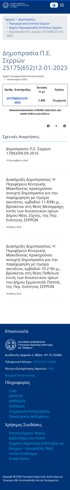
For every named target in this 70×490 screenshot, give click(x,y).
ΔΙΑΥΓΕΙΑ (16, 396)
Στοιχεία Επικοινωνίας (20, 375)
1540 (51, 368)
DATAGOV (17, 406)
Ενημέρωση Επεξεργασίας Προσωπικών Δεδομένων (29, 414)
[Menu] (61, 5)
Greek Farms (19, 458)
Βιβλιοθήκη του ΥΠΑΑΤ (27, 438)
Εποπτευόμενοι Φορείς (27, 433)
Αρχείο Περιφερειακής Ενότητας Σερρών (23, 76)
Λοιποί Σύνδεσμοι (23, 453)
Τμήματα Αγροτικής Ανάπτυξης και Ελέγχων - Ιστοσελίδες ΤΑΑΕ (36, 446)
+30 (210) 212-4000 (44, 362)
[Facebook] (48, 126)
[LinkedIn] (64, 126)
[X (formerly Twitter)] (56, 126)
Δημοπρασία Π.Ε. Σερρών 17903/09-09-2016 (28, 151)
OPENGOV (17, 401)
